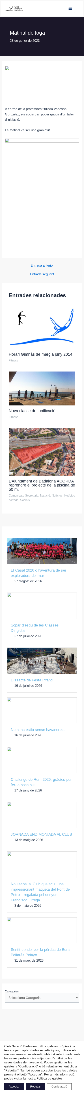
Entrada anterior (42, 265)
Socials (25, 500)
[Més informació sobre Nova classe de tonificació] (42, 388)
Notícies (57, 495)
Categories (12, 991)
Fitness (13, 360)
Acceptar (14, 1086)
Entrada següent (42, 274)
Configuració (59, 1086)
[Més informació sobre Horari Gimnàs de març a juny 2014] (42, 326)
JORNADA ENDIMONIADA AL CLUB (41, 834)
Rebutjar (35, 1086)
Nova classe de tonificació (32, 410)
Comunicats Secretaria (23, 495)
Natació (45, 495)
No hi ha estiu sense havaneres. (38, 730)
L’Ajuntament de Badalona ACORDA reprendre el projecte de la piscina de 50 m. (42, 485)
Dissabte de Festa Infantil (32, 680)
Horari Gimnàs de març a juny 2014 (40, 354)
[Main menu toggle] (70, 8)
